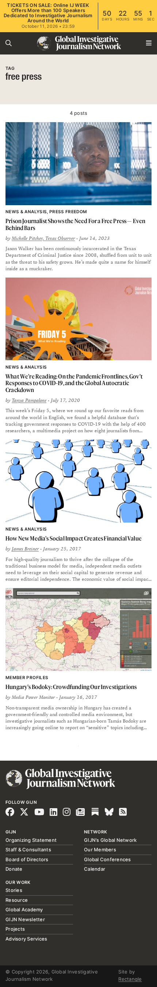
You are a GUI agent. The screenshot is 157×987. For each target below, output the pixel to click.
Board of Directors (27, 859)
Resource (16, 900)
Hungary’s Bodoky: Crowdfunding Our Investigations (71, 686)
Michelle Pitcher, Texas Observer (43, 238)
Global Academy (24, 909)
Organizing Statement (31, 840)
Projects (15, 929)
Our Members (100, 849)
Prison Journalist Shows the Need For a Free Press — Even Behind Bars (75, 224)
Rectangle (130, 979)
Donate (14, 869)
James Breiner (25, 549)
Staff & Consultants (28, 849)
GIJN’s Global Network (110, 840)
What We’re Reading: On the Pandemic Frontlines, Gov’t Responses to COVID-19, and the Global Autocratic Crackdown (74, 383)
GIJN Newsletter (25, 919)
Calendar (94, 869)
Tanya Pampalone (29, 400)
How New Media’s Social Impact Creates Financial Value (73, 538)
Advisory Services (26, 939)
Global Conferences (107, 859)
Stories (13, 890)
